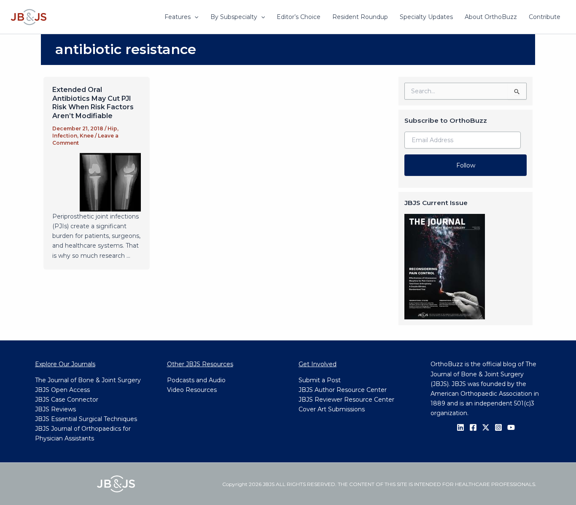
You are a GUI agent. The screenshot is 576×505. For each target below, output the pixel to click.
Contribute (544, 17)
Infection (64, 135)
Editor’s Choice (298, 17)
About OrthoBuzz (491, 17)
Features (177, 17)
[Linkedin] (460, 427)
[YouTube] (511, 427)
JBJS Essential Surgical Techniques (86, 419)
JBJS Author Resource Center (343, 390)
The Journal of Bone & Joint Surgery (88, 380)
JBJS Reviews (55, 409)
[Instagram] (498, 427)
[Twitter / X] (486, 427)
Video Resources (192, 390)
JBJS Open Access (62, 390)
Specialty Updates (426, 17)
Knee (87, 135)
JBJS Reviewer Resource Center (346, 399)
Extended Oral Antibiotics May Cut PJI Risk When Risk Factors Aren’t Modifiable (93, 103)
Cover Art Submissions (332, 409)
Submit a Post (320, 380)
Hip (112, 128)
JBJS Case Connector (66, 399)
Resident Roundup (360, 17)
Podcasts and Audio (196, 380)
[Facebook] (473, 427)
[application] (194, 17)
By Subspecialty (233, 17)
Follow (465, 165)
